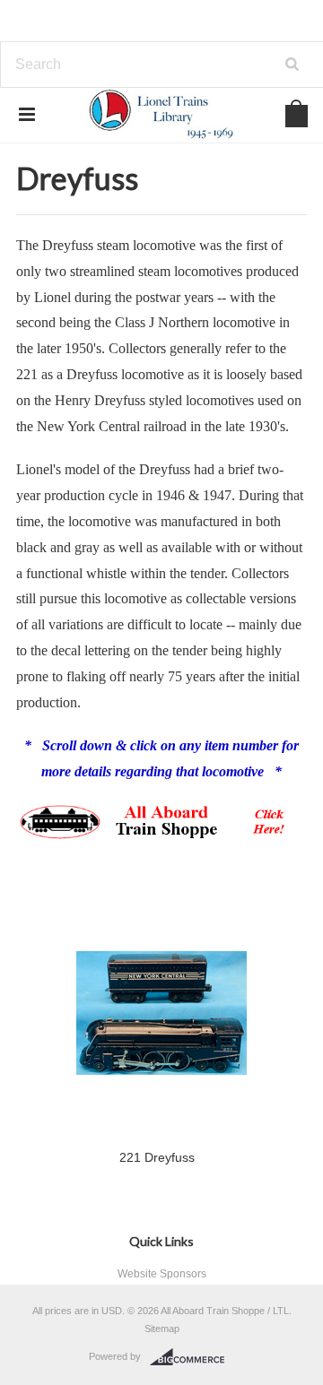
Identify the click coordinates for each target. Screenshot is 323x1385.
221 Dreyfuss (157, 1157)
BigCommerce (192, 1357)
